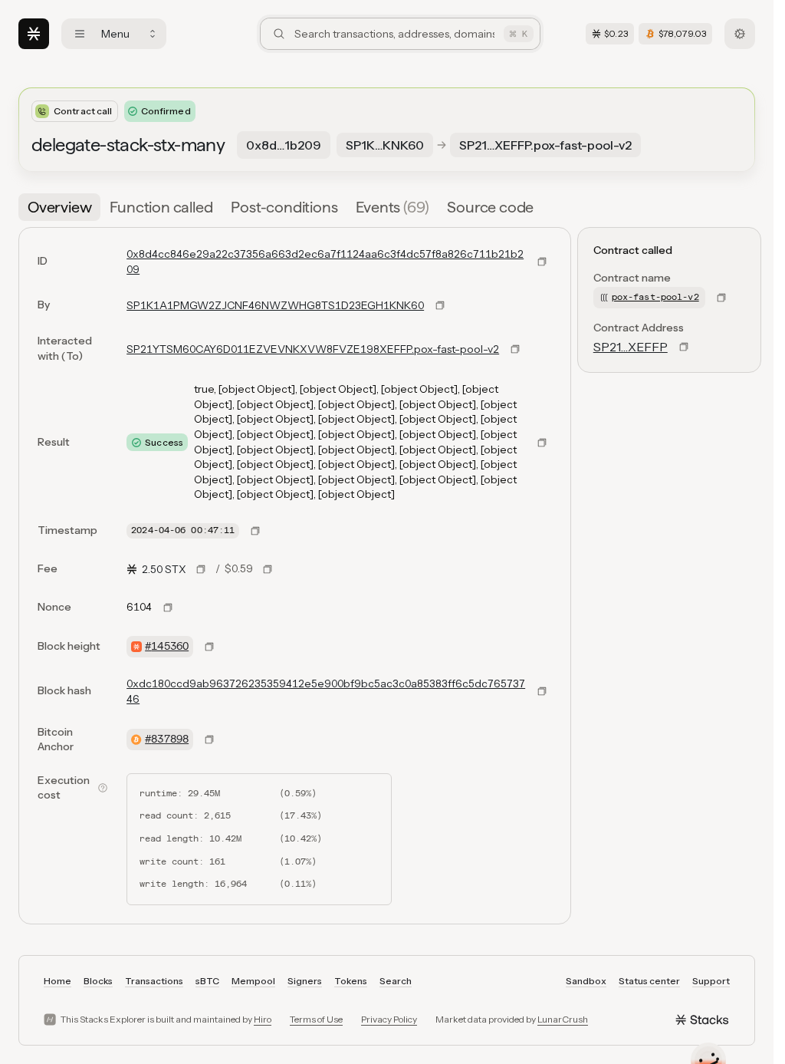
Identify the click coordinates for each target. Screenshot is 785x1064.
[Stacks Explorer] (33, 33)
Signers (304, 981)
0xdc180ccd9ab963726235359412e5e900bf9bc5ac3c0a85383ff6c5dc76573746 (325, 691)
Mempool (253, 981)
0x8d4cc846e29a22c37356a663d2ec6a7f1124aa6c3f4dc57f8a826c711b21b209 (325, 261)
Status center (649, 981)
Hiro (262, 1019)
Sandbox (586, 981)
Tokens (350, 981)
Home (57, 981)
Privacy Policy (389, 1019)
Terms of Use (316, 1019)
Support (711, 981)
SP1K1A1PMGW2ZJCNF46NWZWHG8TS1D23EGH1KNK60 (275, 305)
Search (395, 981)
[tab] (59, 207)
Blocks (98, 981)
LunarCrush (562, 1019)
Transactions (154, 981)
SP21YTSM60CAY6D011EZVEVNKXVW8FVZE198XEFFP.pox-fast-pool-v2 (312, 349)
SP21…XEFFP (630, 346)
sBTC (207, 981)
